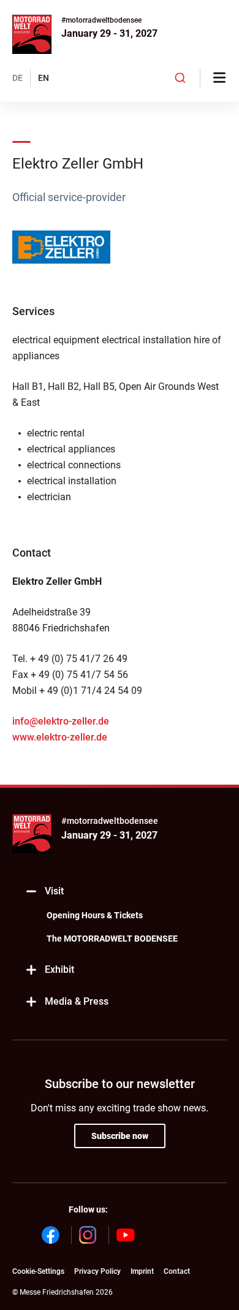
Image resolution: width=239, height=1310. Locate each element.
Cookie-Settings (38, 1271)
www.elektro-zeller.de (59, 737)
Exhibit (59, 969)
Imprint (142, 1271)
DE (17, 78)
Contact (177, 1271)
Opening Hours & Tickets (95, 915)
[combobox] (180, 78)
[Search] (180, 78)
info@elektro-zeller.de (60, 721)
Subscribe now (119, 1136)
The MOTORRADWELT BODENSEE (112, 938)
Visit (54, 891)
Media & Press (76, 1001)
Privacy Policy (97, 1271)
